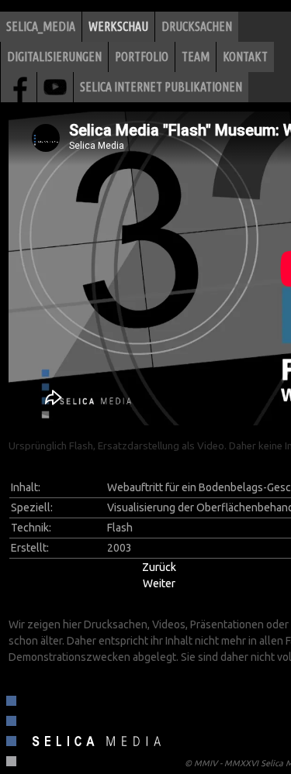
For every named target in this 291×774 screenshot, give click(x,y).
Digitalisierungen (54, 57)
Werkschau (118, 26)
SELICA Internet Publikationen (161, 87)
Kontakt (245, 57)
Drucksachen (196, 26)
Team (196, 57)
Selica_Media (40, 26)
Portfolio (141, 57)
